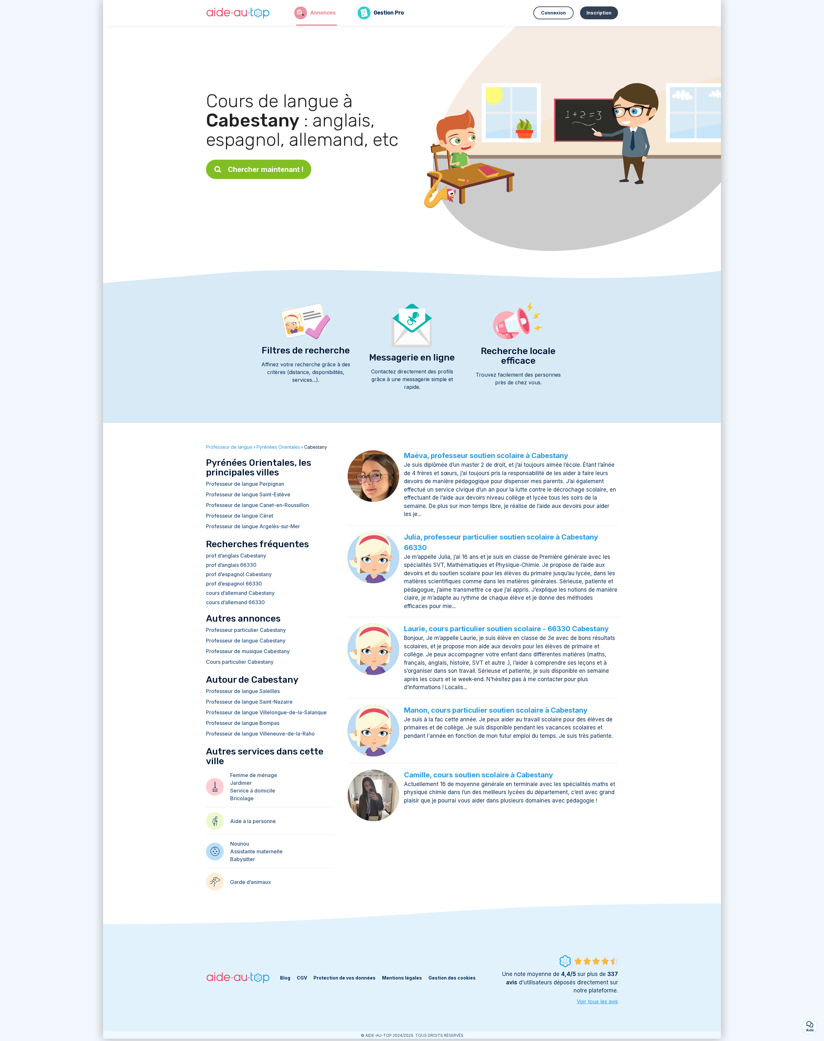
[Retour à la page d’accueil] (238, 13)
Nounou (239, 843)
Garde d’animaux (250, 882)
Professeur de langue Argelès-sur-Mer (253, 526)
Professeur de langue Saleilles (243, 691)
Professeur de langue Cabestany (246, 640)
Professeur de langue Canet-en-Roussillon (257, 505)
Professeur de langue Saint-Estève (248, 494)
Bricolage (242, 798)
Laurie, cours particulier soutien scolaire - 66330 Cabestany (506, 628)
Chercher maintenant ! (266, 169)
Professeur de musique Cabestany (248, 651)
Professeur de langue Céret (239, 515)
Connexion (553, 12)
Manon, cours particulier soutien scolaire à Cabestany (495, 710)
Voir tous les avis (597, 1001)
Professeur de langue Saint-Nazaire (249, 702)
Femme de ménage (253, 775)
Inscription (599, 12)
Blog (285, 977)
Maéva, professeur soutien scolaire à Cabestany (486, 455)
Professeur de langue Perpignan (245, 484)
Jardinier (241, 783)
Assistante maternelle (256, 851)
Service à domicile (252, 790)
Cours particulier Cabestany (240, 662)
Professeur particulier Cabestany (246, 630)
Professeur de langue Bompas (242, 723)
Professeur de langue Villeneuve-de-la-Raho (260, 733)
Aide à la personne (253, 821)
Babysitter (242, 859)
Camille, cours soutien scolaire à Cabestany (478, 775)
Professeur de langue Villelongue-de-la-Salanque (266, 712)
